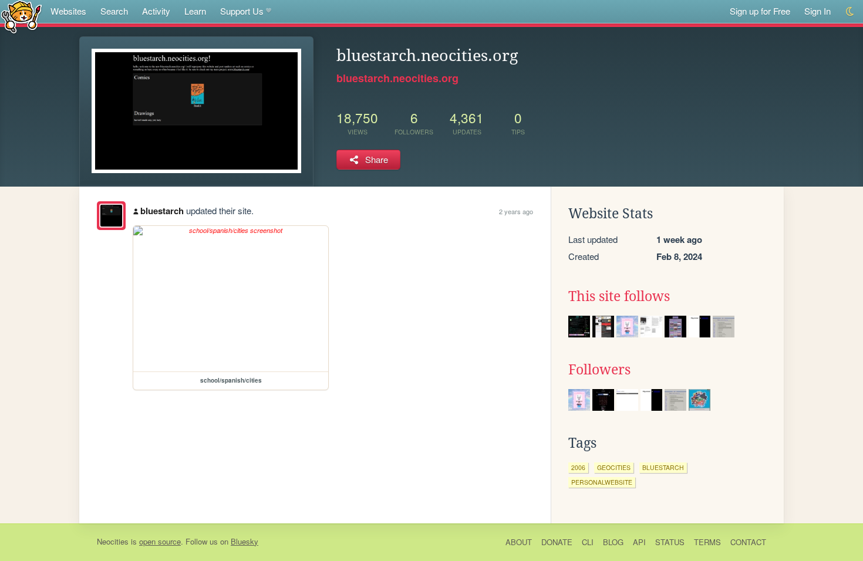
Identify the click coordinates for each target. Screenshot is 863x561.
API (639, 542)
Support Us (242, 11)
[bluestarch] (111, 216)
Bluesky (244, 541)
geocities (614, 467)
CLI (588, 542)
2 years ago (516, 211)
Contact (748, 542)
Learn (195, 11)
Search (114, 11)
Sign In (817, 11)
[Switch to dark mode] (850, 11)
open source (160, 541)
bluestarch (162, 210)
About (518, 542)
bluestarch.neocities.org (397, 78)
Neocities (113, 541)
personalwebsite (601, 482)
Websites (68, 11)
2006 (578, 467)
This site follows (619, 296)
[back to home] (21, 16)
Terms (707, 542)
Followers (599, 369)
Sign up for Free (760, 11)
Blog (613, 542)
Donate (556, 542)
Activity (156, 11)
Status (670, 542)
